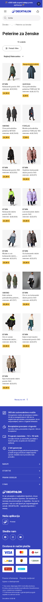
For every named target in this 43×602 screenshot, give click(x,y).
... (12, 25)
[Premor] (39, 4)
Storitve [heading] (6, 466)
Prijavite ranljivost (27, 572)
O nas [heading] (5, 479)
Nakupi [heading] (5, 459)
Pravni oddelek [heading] (9, 473)
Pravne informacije (10, 572)
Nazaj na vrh (20, 400)
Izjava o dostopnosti (10, 575)
